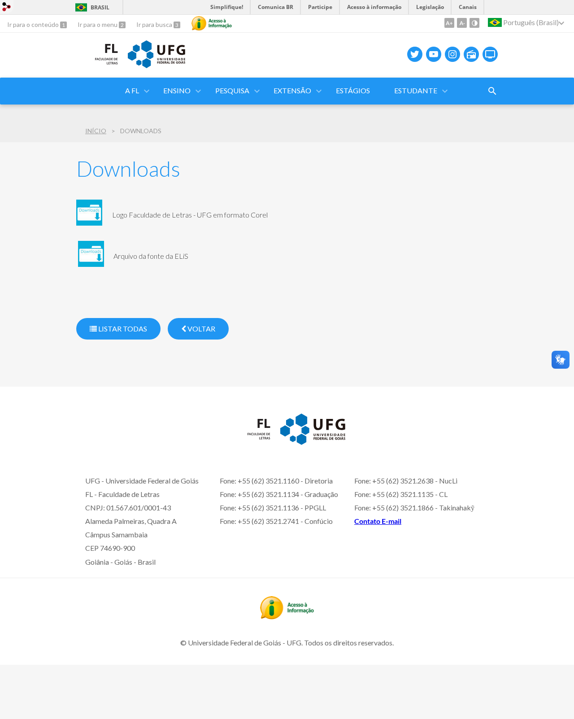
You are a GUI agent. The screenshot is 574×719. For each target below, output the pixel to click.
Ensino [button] (177, 90)
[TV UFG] (490, 54)
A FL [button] (132, 90)
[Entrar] (6, 8)
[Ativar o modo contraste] (474, 23)
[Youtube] (433, 54)
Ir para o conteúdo (33, 24)
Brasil (100, 7)
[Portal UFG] (156, 65)
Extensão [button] (292, 90)
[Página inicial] (97, 67)
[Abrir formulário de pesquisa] (492, 91)
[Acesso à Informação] (211, 23)
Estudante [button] (415, 90)
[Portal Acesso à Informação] (287, 616)
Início (95, 131)
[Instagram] (452, 54)
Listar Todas (122, 328)
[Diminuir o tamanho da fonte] (462, 23)
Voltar (200, 328)
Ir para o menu (98, 24)
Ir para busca (155, 24)
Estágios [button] (353, 90)
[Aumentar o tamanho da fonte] (449, 23)
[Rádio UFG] (471, 54)
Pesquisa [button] (232, 90)
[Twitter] (414, 54)
